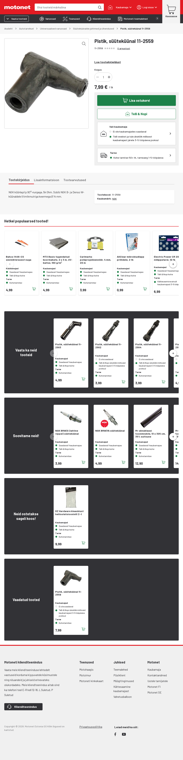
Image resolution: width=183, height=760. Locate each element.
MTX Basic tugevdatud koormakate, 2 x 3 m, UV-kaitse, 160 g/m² (57, 259)
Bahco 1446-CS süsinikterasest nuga (18, 258)
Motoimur (85, 675)
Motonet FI (153, 686)
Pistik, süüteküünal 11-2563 (68, 346)
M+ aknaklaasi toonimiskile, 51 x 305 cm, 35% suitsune (150, 433)
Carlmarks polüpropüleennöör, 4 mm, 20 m (95, 259)
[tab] (47, 18)
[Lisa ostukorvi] (34, 289)
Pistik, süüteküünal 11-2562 (108, 346)
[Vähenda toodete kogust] (98, 77)
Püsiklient (119, 675)
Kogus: (98, 69)
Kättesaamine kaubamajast (121, 689)
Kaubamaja (154, 669)
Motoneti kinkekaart (91, 681)
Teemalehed (120, 669)
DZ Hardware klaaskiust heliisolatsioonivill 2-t (69, 513)
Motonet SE (154, 692)
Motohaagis (86, 669)
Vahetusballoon (122, 696)
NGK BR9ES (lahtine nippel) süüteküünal (67, 432)
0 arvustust (123, 48)
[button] (173, 264)
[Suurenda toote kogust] (109, 77)
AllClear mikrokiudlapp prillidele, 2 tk (130, 258)
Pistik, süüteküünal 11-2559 (68, 593)
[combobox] (65, 7)
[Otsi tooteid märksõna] (99, 7)
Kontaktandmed (157, 675)
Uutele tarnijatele (157, 681)
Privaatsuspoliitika (90, 726)
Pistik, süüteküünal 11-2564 (148, 346)
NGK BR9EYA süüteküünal (110, 430)
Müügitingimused (123, 681)
